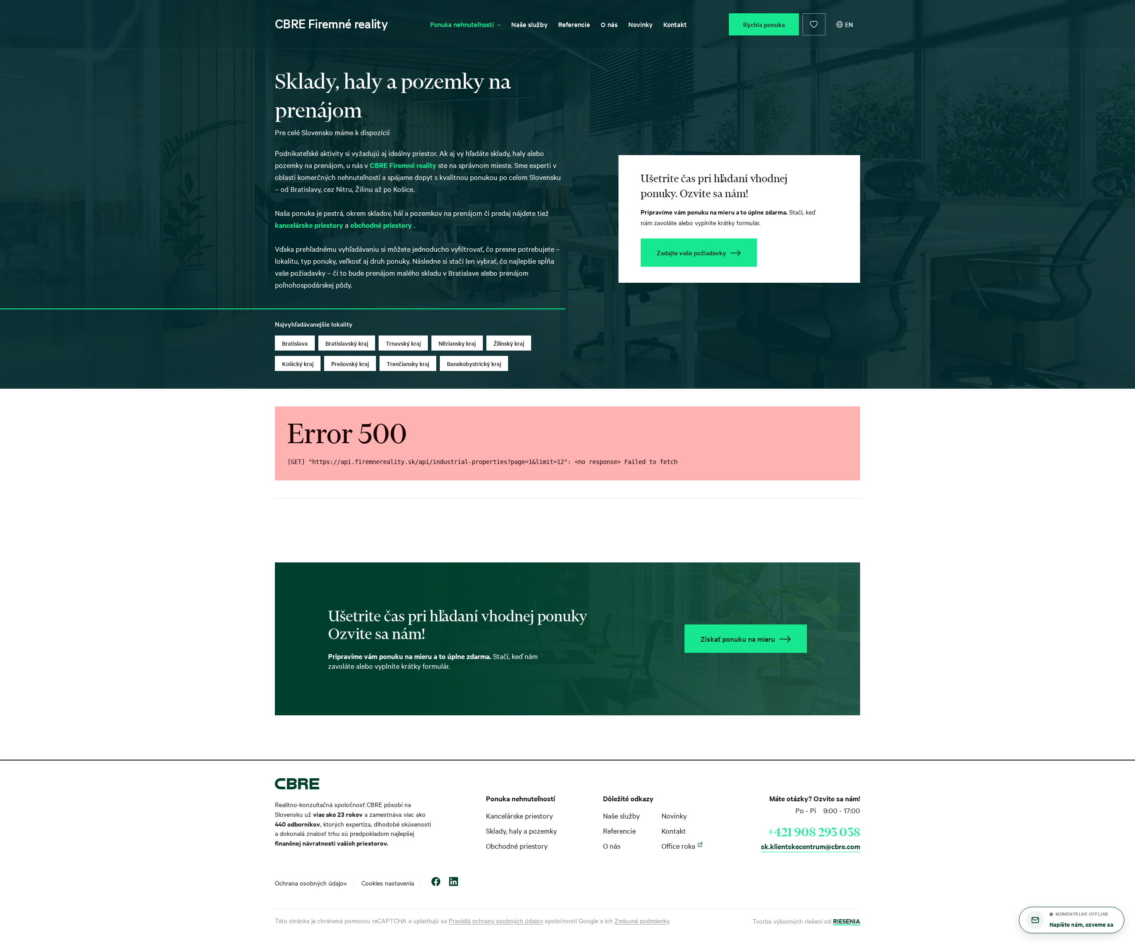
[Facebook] (436, 882)
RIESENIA (846, 920)
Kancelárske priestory (519, 815)
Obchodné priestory (517, 845)
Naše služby (529, 24)
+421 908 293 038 (813, 831)
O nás (609, 24)
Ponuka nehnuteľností (462, 24)
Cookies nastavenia (387, 882)
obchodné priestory (382, 225)
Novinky (640, 24)
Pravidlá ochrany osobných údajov (496, 920)
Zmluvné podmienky (641, 920)
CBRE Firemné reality (331, 23)
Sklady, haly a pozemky (521, 830)
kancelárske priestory (310, 225)
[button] (1071, 920)
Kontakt (675, 24)
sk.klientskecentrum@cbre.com (810, 846)
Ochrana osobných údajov (311, 882)
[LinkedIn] (453, 882)
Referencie (574, 24)
